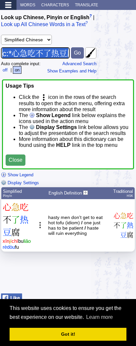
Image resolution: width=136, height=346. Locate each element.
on (17, 69)
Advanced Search (79, 63)
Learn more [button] (99, 317)
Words (27, 5)
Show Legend (19, 174)
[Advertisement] (82, 274)
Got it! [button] (68, 334)
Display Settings (22, 182)
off (5, 69)
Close (15, 160)
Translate (86, 5)
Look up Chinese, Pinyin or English (45, 17)
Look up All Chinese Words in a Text (43, 24)
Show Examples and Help (71, 70)
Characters (55, 5)
